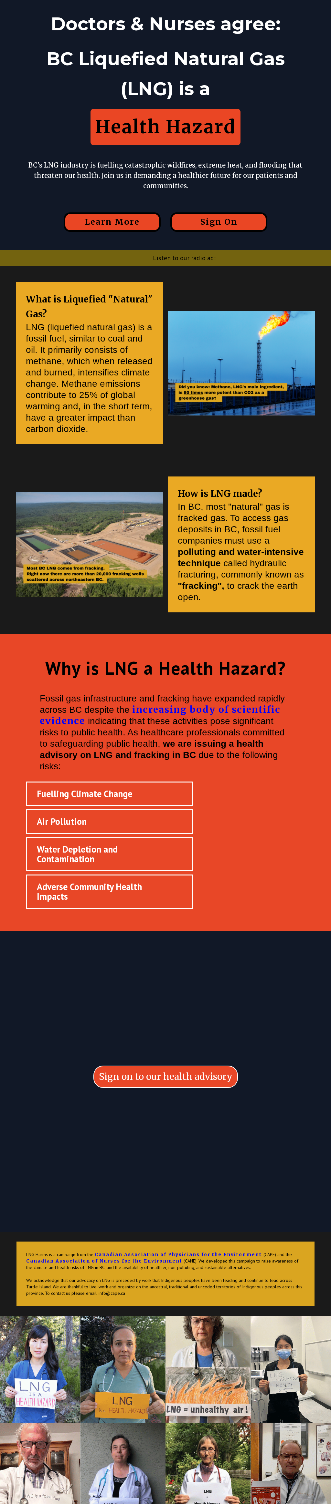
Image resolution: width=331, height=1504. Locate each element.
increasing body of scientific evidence (160, 715)
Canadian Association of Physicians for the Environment (179, 1254)
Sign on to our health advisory (165, 1076)
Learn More (112, 222)
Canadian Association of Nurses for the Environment (104, 1261)
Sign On (219, 222)
